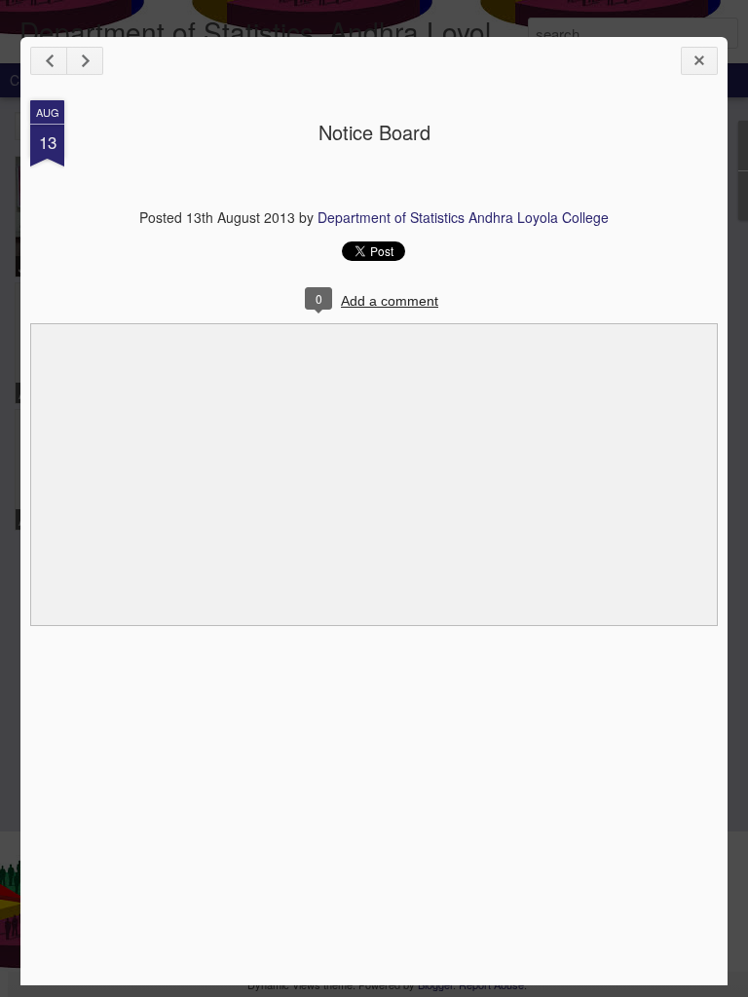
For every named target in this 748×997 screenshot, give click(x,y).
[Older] (84, 61)
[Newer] (48, 61)
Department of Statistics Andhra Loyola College (463, 217)
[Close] (699, 61)
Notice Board (374, 132)
